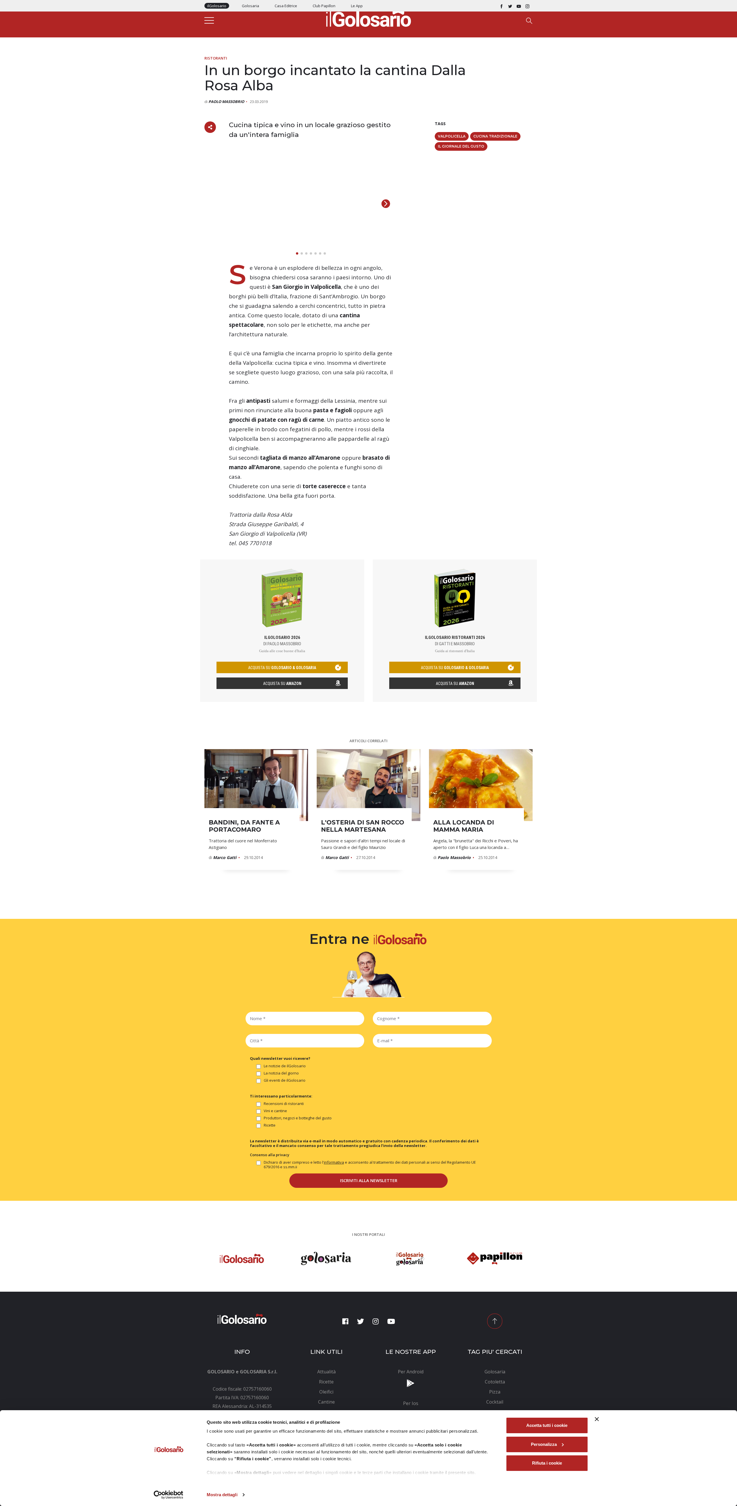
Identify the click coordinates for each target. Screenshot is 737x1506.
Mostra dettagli (222, 1494)
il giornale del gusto (461, 146)
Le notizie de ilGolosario (285, 1066)
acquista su (282, 667)
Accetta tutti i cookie (546, 1425)
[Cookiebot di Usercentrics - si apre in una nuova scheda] (168, 1494)
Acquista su (282, 683)
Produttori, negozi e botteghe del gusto (298, 1118)
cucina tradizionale (495, 136)
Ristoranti (215, 58)
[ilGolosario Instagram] (527, 6)
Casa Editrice (286, 5)
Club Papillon (324, 5)
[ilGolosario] (368, 17)
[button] (385, 203)
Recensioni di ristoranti (284, 1103)
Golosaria (250, 5)
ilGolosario (216, 5)
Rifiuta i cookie (547, 1463)
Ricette (270, 1125)
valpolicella (452, 136)
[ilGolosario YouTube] (518, 6)
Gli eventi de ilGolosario (284, 1080)
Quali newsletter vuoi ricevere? (280, 1058)
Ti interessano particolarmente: (281, 1096)
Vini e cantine (275, 1110)
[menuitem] (326, 1371)
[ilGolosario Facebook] (501, 6)
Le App (357, 5)
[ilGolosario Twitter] (510, 6)
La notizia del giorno (281, 1073)
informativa (334, 1162)
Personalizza (544, 1444)
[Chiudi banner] (597, 1419)
